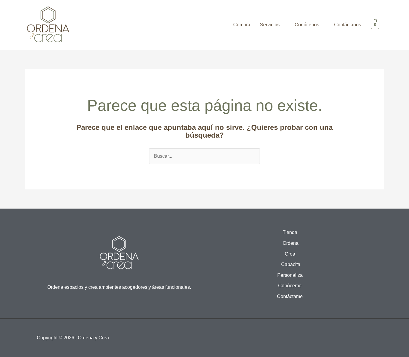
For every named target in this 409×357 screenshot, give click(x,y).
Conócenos (307, 24)
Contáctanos (347, 24)
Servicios (270, 24)
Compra (241, 24)
